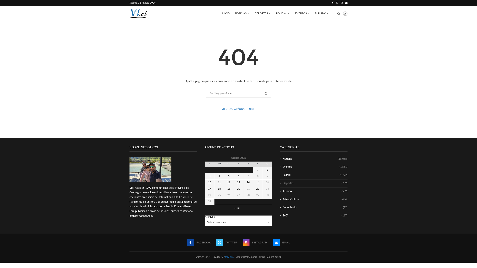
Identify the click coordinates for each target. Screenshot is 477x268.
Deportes (261, 13)
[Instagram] (342, 3)
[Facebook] (332, 3)
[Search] (339, 13)
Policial (281, 13)
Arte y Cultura (315, 199)
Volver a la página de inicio (238, 109)
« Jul (236, 208)
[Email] (346, 3)
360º (315, 215)
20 (238, 189)
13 (238, 182)
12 (228, 182)
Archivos (210, 217)
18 (219, 189)
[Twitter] (337, 3)
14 (248, 182)
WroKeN (229, 257)
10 (209, 182)
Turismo (320, 13)
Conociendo (315, 207)
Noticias (241, 13)
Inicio (226, 13)
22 (257, 189)
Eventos (301, 13)
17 (209, 189)
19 (228, 189)
